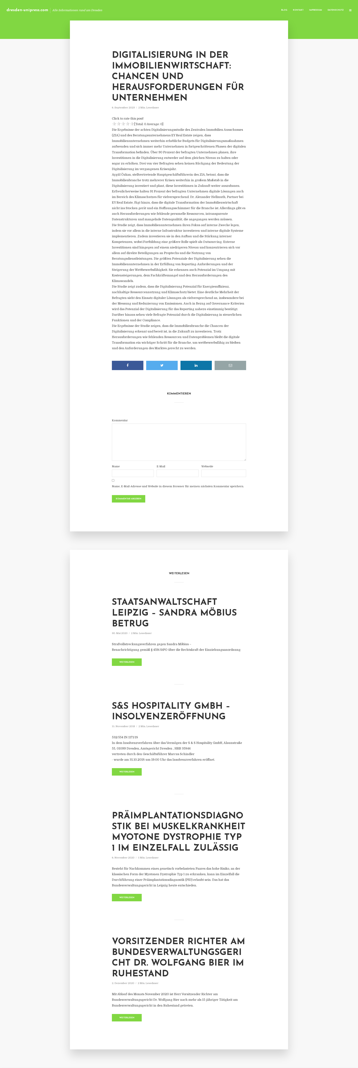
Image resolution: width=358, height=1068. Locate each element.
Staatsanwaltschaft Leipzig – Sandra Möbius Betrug (174, 613)
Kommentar (120, 420)
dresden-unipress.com (27, 10)
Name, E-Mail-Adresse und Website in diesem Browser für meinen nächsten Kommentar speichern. (178, 486)
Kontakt (298, 10)
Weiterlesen (126, 662)
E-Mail (161, 466)
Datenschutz (336, 10)
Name (116, 466)
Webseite (207, 466)
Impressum (315, 10)
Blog (284, 10)
